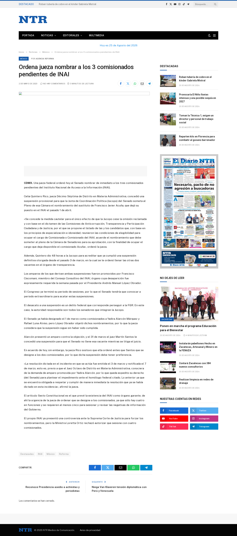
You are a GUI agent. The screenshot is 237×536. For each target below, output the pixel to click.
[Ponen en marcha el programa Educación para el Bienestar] (189, 304)
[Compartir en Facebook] (121, 83)
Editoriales (71, 35)
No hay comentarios (54, 84)
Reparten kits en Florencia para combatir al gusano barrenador (197, 138)
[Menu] (214, 35)
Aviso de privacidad (90, 530)
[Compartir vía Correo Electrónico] (142, 83)
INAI (40, 454)
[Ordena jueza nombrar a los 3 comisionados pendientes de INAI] (84, 94)
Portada (28, 35)
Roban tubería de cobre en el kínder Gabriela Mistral (195, 79)
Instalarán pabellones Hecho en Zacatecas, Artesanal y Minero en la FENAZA (198, 347)
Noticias (47, 35)
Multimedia (96, 35)
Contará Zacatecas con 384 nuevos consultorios (195, 365)
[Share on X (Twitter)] (128, 83)
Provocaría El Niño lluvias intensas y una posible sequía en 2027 (74, 4)
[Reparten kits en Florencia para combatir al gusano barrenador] (168, 140)
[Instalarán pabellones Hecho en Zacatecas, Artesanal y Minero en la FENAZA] (168, 347)
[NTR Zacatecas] (33, 19)
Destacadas (27, 454)
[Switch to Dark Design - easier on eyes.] (209, 35)
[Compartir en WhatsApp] (135, 83)
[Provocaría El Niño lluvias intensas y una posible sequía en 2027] (168, 98)
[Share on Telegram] (149, 83)
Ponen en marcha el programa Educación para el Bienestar (188, 328)
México (23, 59)
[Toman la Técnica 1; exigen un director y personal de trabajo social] (168, 119)
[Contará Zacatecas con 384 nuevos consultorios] (168, 367)
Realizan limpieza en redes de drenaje (196, 381)
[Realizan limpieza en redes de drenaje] (168, 383)
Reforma (64, 454)
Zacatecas (166, 319)
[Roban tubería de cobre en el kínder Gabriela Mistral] (168, 81)
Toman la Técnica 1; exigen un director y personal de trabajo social (196, 119)
